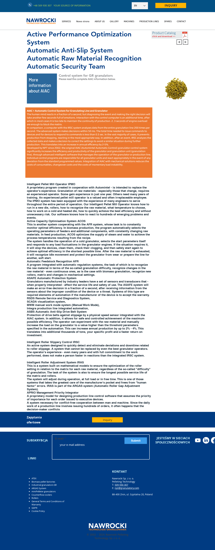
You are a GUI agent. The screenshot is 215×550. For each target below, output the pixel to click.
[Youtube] (198, 440)
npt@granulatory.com (127, 488)
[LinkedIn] (206, 440)
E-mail (59, 438)
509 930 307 (121, 484)
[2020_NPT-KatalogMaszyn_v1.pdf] (184, 35)
